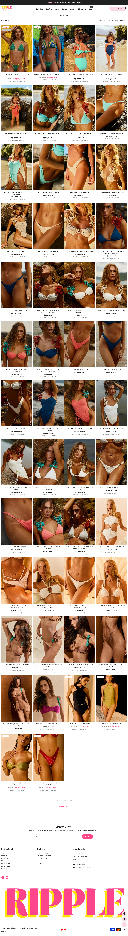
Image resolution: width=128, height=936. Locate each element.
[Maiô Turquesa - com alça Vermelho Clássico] (16, 167)
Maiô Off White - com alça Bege (111, 428)
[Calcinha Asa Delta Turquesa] (48, 167)
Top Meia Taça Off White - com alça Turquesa (80, 311)
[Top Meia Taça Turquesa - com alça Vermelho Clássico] (48, 108)
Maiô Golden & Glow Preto (80, 724)
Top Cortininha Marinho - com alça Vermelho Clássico (111, 252)
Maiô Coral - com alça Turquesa (79, 428)
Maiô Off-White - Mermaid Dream (111, 547)
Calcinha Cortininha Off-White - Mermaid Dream (80, 606)
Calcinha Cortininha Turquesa (111, 133)
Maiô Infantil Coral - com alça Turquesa (16, 134)
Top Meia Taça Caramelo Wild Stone (79, 665)
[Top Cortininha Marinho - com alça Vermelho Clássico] (111, 226)
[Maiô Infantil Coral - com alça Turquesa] (16, 108)
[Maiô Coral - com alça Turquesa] (79, 403)
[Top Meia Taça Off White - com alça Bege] (111, 285)
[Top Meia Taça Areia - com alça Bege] (79, 226)
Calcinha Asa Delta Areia (79, 192)
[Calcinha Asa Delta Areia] (79, 167)
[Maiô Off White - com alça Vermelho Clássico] (16, 462)
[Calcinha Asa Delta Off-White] (16, 403)
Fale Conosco (77, 853)
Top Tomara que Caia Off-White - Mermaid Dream (48, 606)
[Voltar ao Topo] (124, 924)
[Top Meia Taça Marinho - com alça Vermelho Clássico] (48, 344)
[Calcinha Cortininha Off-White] (111, 462)
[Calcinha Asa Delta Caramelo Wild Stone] (111, 639)
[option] (64, 2)
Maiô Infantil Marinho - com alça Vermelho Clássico (111, 75)
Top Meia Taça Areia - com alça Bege (79, 251)
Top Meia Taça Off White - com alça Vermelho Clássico (48, 311)
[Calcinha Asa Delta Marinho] (111, 344)
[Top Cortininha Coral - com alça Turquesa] (48, 521)
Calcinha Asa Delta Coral (79, 369)
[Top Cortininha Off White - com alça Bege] (79, 462)
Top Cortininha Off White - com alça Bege (80, 488)
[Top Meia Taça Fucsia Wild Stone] (48, 698)
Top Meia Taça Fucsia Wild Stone (48, 724)
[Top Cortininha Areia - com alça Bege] (111, 167)
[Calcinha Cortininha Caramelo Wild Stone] (48, 639)
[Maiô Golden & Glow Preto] (79, 698)
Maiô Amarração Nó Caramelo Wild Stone (16, 724)
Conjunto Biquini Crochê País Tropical (48, 74)
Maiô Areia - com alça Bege (17, 251)
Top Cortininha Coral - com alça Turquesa (48, 547)
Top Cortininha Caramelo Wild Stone (17, 665)
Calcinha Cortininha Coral (16, 547)
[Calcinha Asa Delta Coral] (79, 344)
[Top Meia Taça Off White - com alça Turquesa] (79, 285)
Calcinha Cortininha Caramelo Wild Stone (48, 665)
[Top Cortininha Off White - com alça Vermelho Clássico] (79, 521)
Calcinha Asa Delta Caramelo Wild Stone (111, 665)
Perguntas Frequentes (80, 856)
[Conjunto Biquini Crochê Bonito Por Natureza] (16, 48)
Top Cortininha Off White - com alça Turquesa (48, 488)
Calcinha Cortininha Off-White (111, 487)
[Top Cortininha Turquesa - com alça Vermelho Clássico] (79, 108)
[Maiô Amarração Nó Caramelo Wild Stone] (16, 698)
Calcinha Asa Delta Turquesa (48, 192)
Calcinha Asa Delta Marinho (111, 369)
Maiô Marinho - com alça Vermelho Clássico (48, 429)
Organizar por (101, 20)
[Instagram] (7, 877)
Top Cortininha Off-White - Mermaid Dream (111, 606)
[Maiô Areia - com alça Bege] (16, 226)
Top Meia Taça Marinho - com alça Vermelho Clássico (48, 370)
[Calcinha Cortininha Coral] (16, 521)
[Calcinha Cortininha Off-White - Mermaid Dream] (79, 580)
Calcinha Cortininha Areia (48, 251)
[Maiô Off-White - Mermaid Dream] (111, 521)
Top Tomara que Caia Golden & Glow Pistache (16, 784)
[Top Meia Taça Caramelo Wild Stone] (79, 639)
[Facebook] (2, 877)
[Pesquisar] (111, 9)
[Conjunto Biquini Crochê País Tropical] (48, 48)
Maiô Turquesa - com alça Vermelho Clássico (17, 193)
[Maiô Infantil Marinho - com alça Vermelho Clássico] (111, 48)
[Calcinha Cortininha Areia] (48, 226)
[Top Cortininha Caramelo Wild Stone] (16, 639)
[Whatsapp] (124, 919)
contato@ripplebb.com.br (82, 868)
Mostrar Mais (64, 806)
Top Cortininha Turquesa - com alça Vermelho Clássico (80, 134)
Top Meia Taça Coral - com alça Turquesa (16, 370)
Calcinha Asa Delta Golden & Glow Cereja (48, 784)
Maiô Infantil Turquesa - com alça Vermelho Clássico (80, 75)
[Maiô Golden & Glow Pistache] (111, 698)
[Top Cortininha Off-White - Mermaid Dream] (111, 580)
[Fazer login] (114, 9)
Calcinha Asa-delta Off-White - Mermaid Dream (16, 606)
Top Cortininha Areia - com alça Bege (111, 192)
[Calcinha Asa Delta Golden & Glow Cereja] (48, 757)
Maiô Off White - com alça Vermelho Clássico (17, 488)
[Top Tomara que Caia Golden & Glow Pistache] (16, 757)
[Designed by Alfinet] (64, 930)
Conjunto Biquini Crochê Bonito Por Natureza (16, 75)
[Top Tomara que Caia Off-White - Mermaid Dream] (48, 580)
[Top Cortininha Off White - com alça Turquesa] (48, 462)
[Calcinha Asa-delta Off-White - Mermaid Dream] (16, 580)
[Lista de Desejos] (118, 9)
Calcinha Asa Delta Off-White (17, 428)
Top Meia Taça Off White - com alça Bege (111, 310)
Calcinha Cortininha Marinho (17, 310)
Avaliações (76, 860)
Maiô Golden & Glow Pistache (111, 724)
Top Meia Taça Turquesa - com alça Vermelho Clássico (48, 134)
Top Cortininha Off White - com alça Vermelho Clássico (80, 547)
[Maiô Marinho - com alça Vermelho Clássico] (48, 403)
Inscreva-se (87, 836)
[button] (117, 20)
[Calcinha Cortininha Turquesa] (111, 108)
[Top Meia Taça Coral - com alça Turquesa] (16, 344)
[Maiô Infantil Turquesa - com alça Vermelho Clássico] (79, 48)
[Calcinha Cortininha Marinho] (16, 285)
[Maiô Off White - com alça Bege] (111, 403)
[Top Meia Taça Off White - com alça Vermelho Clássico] (48, 285)
